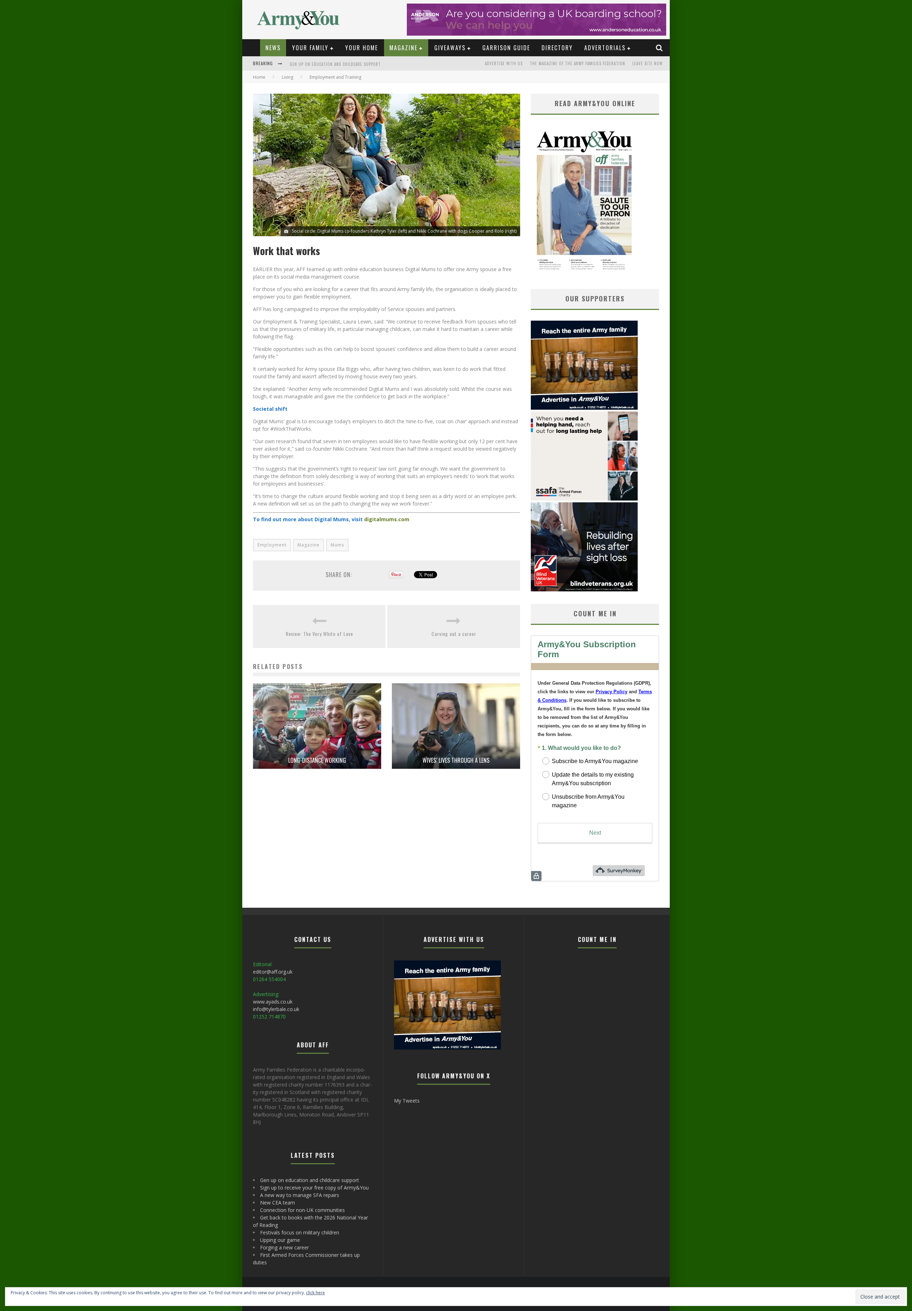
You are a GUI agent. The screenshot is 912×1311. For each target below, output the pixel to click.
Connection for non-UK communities (302, 1210)
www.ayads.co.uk (272, 1001)
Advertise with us (504, 63)
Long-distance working (317, 760)
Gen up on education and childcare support (309, 1180)
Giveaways (450, 47)
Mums (337, 545)
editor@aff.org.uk (272, 971)
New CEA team (277, 1202)
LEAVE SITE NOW (647, 63)
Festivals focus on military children (299, 1232)
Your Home (361, 47)
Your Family (310, 47)
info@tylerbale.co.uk (276, 1009)
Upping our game (280, 1240)
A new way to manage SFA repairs (299, 1195)
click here (315, 1293)
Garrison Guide (506, 47)
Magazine (403, 47)
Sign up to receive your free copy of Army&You (339, 64)
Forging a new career (284, 1247)
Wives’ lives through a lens (456, 760)
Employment (272, 545)
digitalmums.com (386, 519)
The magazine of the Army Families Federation (577, 63)
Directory (557, 47)
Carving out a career (453, 633)
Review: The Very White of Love (319, 633)
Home (259, 77)
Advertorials (605, 47)
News (273, 47)
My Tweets (407, 1100)
